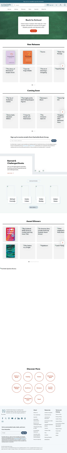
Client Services (48, 414)
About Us (36, 412)
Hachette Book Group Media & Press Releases (37, 435)
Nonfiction (28, 388)
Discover (23, 9)
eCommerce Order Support (49, 421)
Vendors (46, 435)
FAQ (45, 432)
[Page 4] (33, 261)
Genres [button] (9, 9)
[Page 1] (32, 85)
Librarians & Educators (47, 417)
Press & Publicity (37, 439)
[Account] (60, 5)
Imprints (36, 9)
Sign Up (54, 140)
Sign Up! (51, 5)
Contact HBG (47, 430)
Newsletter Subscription (36, 420)
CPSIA (57, 433)
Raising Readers (48, 437)
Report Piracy (59, 428)
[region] (33, 66)
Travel (39, 399)
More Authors (33, 207)
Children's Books (16, 376)
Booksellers (47, 439)
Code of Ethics (59, 421)
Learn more (9, 173)
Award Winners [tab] (33, 221)
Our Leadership (37, 414)
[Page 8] (38, 261)
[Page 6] (35, 261)
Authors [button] (16, 9)
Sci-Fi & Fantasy (50, 388)
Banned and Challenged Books (37, 423)
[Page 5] (34, 261)
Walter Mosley (41, 200)
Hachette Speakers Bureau (49, 425)
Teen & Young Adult (27, 399)
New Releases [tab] (33, 44)
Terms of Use (58, 414)
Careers (46, 428)
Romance (39, 388)
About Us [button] (43, 9)
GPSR (57, 435)
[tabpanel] (33, 68)
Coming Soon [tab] (33, 90)
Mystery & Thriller (16, 388)
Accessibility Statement (36, 431)
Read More (33, 31)
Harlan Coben (27, 200)
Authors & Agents (48, 412)
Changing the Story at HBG (38, 427)
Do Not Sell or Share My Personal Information (60, 425)
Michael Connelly (12, 200)
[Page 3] (34, 85)
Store (30, 9)
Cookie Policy (59, 419)
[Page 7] (36, 261)
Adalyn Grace (55, 200)
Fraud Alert (58, 430)
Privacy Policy (59, 416)
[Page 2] (33, 85)
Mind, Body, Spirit (50, 376)
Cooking (28, 376)
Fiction (39, 376)
